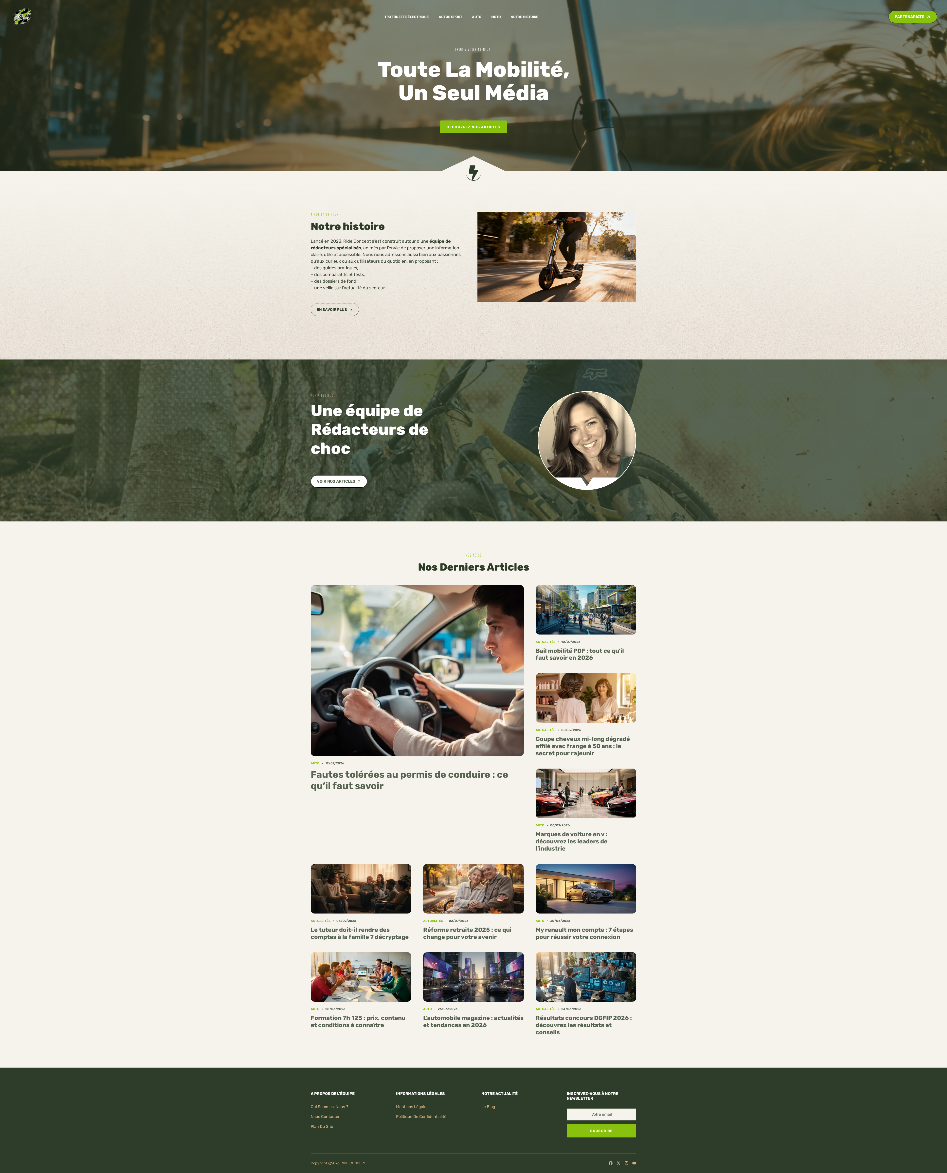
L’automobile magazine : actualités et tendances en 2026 (473, 1021)
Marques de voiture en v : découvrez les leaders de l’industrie (571, 841)
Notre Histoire (524, 17)
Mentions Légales (412, 1106)
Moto (496, 17)
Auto (476, 17)
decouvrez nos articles (473, 127)
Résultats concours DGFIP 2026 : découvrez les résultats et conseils (584, 1025)
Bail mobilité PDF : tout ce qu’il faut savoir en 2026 (580, 654)
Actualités (545, 642)
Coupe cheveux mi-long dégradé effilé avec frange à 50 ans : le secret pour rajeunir (583, 746)
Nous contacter (325, 1116)
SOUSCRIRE (601, 1131)
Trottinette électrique (406, 17)
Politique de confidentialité (421, 1116)
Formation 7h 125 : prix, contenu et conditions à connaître (358, 1021)
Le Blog (488, 1106)
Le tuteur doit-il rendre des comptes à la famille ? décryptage (360, 933)
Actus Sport (450, 17)
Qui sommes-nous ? (329, 1106)
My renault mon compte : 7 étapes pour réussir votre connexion (584, 933)
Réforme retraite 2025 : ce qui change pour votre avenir (467, 933)
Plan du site (322, 1126)
